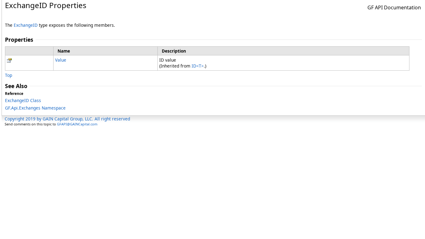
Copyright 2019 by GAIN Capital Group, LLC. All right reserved (67, 119)
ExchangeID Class (23, 100)
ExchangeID (26, 25)
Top (8, 75)
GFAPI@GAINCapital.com (77, 124)
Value (60, 60)
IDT (198, 66)
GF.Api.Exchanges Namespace (35, 108)
